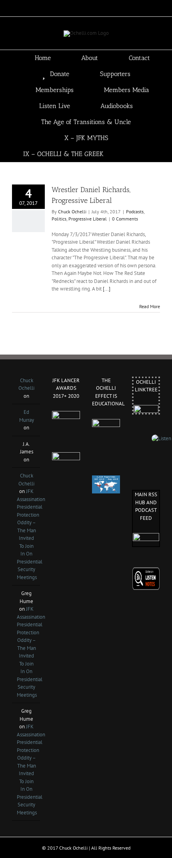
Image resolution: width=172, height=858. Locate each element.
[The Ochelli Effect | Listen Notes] (146, 570)
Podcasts (135, 211)
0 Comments (125, 219)
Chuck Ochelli (72, 211)
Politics (59, 219)
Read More (149, 306)
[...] (106, 288)
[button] (146, 154)
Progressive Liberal (87, 219)
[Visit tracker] (106, 479)
